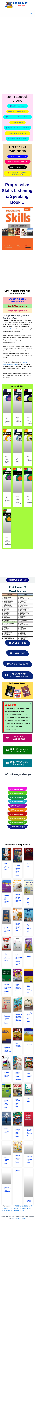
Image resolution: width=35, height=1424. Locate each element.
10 (19, 1195)
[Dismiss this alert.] (31, 704)
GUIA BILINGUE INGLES (29, 1187)
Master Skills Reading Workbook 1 (18, 987)
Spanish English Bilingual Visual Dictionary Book (18, 927)
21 (8, 1198)
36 (4, 1200)
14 (26, 1195)
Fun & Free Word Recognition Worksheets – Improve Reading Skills (19, 958)
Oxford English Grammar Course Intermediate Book (30, 989)
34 (31, 1198)
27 (18, 1198)
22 (9, 1198)
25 (15, 1198)
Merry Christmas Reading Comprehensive (31, 1076)
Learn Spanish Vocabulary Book (18, 1046)
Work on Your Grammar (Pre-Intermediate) (8, 541)
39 (9, 1200)
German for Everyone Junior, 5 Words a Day (18, 1160)
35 (2, 1200)
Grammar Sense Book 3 (29, 865)
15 (27, 1195)
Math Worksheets (17, 306)
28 (20, 1198)
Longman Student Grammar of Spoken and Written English (18, 870)
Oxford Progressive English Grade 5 (30, 1101)
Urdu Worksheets (17, 310)
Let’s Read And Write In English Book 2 (29, 928)
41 (13, 1200)
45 (20, 1200)
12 (22, 1195)
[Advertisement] (17, 35)
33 (29, 1198)
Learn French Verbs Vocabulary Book (7, 866)
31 (26, 1198)
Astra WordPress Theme (18, 1208)
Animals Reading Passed (18, 1170)
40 (11, 1200)
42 (15, 1200)
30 (24, 1198)
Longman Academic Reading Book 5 (7, 1074)
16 (29, 1195)
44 (18, 1200)
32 (27, 1198)
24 (13, 1198)
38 (8, 1200)
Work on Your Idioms (17, 459)
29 (22, 1198)
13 (24, 1195)
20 (6, 1198)
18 (2, 1198)
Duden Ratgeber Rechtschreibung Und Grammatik (8, 1188)
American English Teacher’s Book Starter (29, 1159)
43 (17, 1200)
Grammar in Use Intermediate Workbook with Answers (7, 929)
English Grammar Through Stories (6, 1130)
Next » (23, 1200)
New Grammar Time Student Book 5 (6, 1160)
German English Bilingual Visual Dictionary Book (18, 898)
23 (11, 1198)
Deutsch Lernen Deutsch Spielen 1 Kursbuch (18, 1076)
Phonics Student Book (29, 956)
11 (20, 1195)
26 (17, 1198)
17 (31, 1195)
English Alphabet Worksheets (17, 300)
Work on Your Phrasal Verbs (7, 459)
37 (6, 1200)
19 (4, 1198)
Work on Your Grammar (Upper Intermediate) (19, 500)
